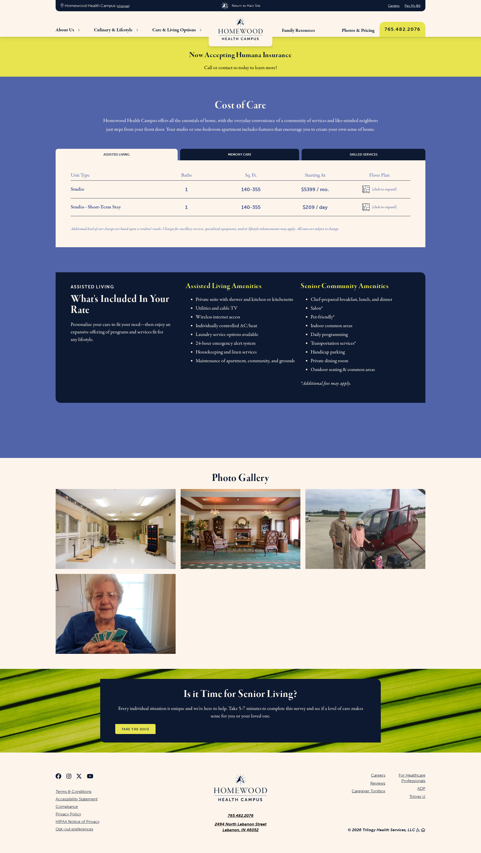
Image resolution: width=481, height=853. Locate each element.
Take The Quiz (135, 729)
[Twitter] (79, 777)
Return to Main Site (246, 6)
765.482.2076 (402, 29)
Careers (394, 6)
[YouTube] (90, 777)
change (123, 6)
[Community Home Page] (240, 28)
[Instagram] (68, 777)
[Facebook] (58, 777)
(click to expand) (384, 189)
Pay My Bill (412, 6)
